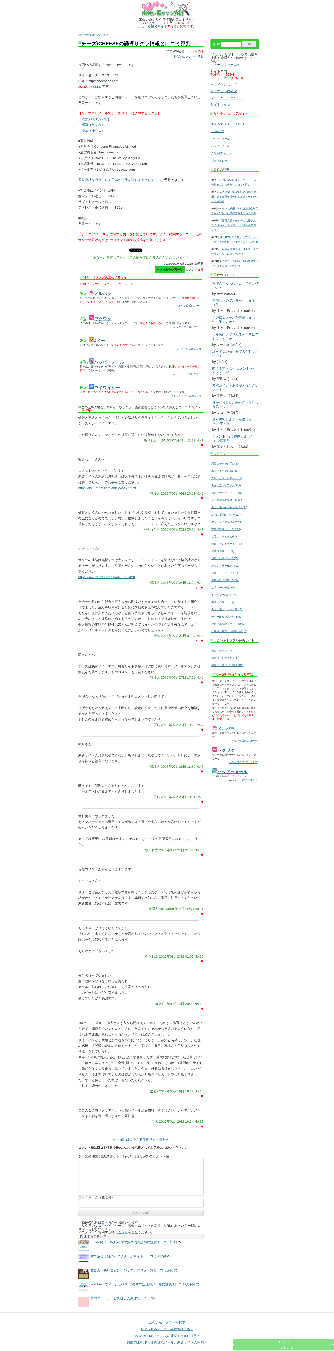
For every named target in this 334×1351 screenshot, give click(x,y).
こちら (106, 1222)
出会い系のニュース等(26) (226, 609)
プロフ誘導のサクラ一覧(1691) (229, 623)
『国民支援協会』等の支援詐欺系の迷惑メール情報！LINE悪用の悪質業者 (233, 225)
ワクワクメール (220, 138)
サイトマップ (220, 104)
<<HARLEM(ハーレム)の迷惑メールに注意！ (167, 1336)
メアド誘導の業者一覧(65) (226, 500)
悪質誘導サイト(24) (222, 551)
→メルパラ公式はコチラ (187, 305)
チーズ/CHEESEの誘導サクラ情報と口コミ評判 (136, 43)
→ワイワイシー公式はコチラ (185, 395)
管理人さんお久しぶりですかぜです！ (235, 286)
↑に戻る (283, 1342)
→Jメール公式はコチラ (188, 348)
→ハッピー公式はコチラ (187, 374)
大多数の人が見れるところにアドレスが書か (235, 337)
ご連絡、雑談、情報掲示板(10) (229, 631)
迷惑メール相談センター (225, 657)
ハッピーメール (220, 145)
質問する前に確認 (223, 91)
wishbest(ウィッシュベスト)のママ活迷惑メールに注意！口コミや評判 (142, 1284)
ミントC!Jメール (221, 153)
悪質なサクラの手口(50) (225, 463)
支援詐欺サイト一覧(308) (226, 529)
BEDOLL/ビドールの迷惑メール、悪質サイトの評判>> (167, 1342)
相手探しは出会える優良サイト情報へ (141, 1139)
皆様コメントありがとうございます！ (235, 388)
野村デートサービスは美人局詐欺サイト (120, 1298)
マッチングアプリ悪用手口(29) (229, 521)
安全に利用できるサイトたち (228, 124)
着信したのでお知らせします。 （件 (235, 303)
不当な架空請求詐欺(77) (225, 594)
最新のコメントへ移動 (189, 56)
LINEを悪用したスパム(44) (226, 514)
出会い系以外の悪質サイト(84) (229, 507)
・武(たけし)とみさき (94, 119)
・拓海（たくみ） (91, 125)
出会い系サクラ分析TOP (167, 1322)
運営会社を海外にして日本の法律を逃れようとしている (119, 180)
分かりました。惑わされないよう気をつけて (235, 405)
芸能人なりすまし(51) (224, 536)
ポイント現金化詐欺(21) (225, 565)
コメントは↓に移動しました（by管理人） (233, 439)
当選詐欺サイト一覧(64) (225, 558)
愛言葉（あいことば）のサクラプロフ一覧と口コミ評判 (131, 1270)
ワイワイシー (219, 160)
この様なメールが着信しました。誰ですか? (233, 320)
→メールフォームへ (225, 64)
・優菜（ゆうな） (91, 130)
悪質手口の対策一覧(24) (225, 580)
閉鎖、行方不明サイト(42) (226, 543)
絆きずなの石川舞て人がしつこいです (235, 354)
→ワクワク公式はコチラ (187, 327)
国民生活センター (221, 650)
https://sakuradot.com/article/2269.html (107, 488)
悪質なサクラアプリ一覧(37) (228, 492)
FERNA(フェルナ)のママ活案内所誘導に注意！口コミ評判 (133, 1242)
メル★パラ (217, 131)
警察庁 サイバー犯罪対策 (227, 665)
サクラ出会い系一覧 (95, 34)
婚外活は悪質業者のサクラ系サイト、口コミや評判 (128, 1256)
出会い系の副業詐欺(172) (226, 485)
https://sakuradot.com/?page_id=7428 (106, 577)
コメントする (283, 1348)
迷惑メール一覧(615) (223, 587)
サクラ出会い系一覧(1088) (226, 616)
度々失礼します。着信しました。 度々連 (233, 422)
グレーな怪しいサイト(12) (226, 478)
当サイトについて (223, 84)
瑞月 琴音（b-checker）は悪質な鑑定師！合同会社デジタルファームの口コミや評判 (234, 196)
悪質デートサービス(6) (224, 572)
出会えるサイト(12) (222, 602)
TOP (79, 34)
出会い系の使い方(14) (224, 470)
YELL (95, 87)
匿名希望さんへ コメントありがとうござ (234, 371)
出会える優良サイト (152, 26)
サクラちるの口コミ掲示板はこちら (167, 1329)
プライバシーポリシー (227, 98)
